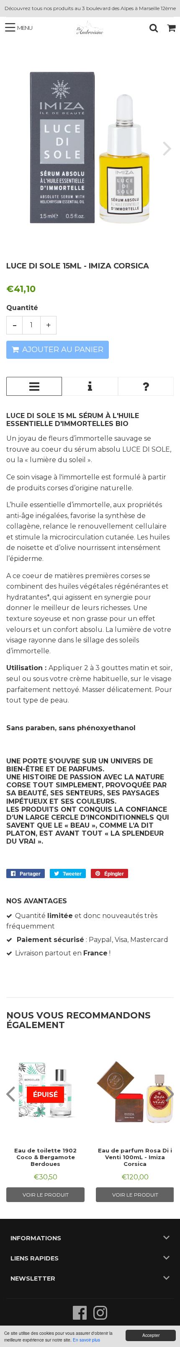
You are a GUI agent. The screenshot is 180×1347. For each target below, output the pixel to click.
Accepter (150, 1335)
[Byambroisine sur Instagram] (100, 1317)
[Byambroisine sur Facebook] (80, 1317)
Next (166, 147)
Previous (13, 147)
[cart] (171, 28)
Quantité (22, 308)
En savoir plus (86, 1339)
